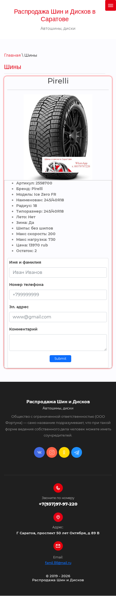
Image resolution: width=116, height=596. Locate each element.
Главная (12, 55)
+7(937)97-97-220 (58, 504)
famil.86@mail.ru (58, 563)
